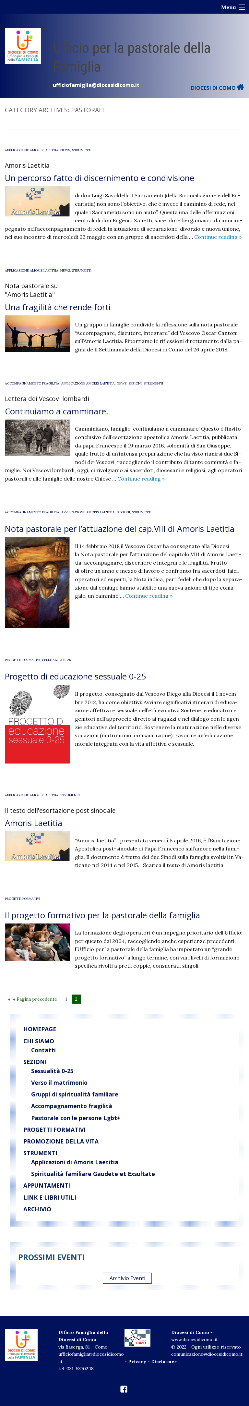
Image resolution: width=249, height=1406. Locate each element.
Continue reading (218, 237)
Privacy (137, 1361)
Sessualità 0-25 (56, 660)
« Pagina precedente (35, 999)
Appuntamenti (46, 1185)
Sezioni (135, 383)
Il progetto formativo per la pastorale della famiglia (105, 915)
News (65, 150)
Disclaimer (163, 1361)
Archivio (37, 1209)
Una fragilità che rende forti (58, 307)
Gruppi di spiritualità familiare (74, 1094)
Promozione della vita (61, 1141)
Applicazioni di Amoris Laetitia (74, 1162)
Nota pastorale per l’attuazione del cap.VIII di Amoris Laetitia (119, 528)
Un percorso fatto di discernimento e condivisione (99, 178)
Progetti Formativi (22, 660)
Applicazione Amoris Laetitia (31, 150)
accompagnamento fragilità (32, 383)
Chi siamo (38, 1041)
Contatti (43, 1050)
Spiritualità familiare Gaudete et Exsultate (93, 1174)
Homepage (39, 1029)
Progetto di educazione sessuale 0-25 (75, 676)
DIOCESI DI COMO (214, 88)
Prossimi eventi (51, 1257)
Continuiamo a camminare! (56, 411)
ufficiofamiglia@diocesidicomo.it (96, 85)
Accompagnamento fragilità (71, 1106)
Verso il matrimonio (59, 1082)
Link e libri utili (49, 1197)
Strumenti (81, 150)
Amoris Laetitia (33, 823)
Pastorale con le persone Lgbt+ (76, 1118)
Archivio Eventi (127, 1278)
